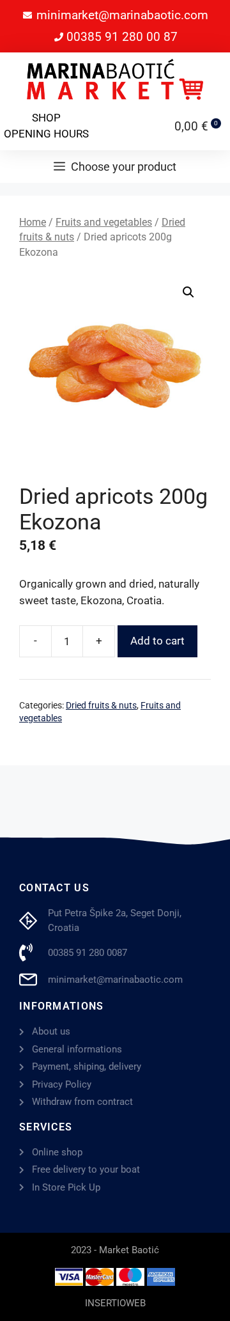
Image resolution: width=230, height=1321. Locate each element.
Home (32, 222)
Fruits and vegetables (104, 222)
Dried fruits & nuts (101, 705)
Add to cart (157, 640)
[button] (188, 292)
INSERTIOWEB (115, 1303)
